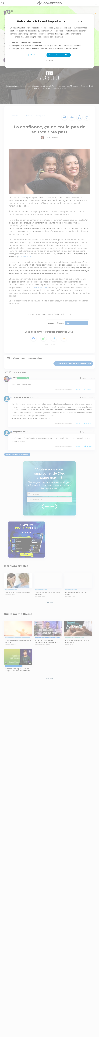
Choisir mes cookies (37, 55)
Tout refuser (49, 60)
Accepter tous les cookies (59, 55)
